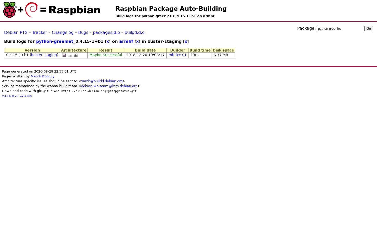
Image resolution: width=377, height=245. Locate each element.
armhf (126, 41)
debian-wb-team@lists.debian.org (109, 86)
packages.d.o (106, 32)
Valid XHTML (10, 96)
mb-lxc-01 (177, 55)
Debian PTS (15, 32)
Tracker (39, 32)
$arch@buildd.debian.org (102, 81)
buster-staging (44, 55)
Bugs (83, 32)
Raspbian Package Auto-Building (171, 8)
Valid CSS (26, 96)
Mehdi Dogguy (43, 76)
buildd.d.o (135, 32)
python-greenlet (54, 41)
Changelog (63, 32)
